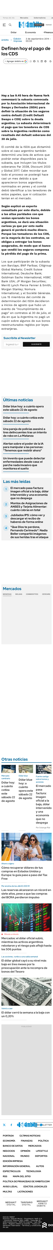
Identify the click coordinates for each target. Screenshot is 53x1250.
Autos (40, 1166)
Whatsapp (41, 1125)
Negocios (9, 1150)
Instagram (18, 1125)
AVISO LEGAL (10, 1186)
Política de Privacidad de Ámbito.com (26, 1181)
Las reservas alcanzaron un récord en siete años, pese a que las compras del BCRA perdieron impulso (26, 893)
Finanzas (27, 1140)
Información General (16, 1166)
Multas (7, 1191)
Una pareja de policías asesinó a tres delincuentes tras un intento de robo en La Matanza (25, 432)
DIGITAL (10, 1203)
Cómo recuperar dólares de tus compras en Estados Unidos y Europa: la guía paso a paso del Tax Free (24, 873)
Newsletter (44, 1124)
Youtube (33, 1125)
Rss (5, 1176)
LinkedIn (25, 1125)
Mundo (24, 1156)
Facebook (11, 1125)
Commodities (32, 594)
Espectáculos (11, 1171)
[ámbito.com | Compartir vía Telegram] (45, 61)
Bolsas (18, 594)
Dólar (14, 32)
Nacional (9, 1156)
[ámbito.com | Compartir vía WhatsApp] (31, 61)
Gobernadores (40, 18)
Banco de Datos (13, 1145)
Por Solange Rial (43, 827)
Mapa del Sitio (22, 1176)
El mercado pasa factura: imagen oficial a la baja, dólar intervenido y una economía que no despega (29, 493)
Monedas (7, 594)
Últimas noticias (30, 1135)
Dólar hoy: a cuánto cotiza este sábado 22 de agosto (23, 419)
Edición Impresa (13, 1161)
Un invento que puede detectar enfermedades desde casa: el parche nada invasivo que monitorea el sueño (24, 463)
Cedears (46, 594)
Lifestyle (42, 1150)
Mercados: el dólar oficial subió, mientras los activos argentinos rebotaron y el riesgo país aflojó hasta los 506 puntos (26, 943)
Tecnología (33, 1171)
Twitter (4, 1125)
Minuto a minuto (11, 934)
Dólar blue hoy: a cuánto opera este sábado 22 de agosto (23, 408)
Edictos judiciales (35, 1186)
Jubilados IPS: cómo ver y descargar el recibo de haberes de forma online (27, 518)
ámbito (5, 40)
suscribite (39, 25)
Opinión (25, 1150)
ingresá (49, 25)
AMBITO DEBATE (42, 1203)
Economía (30, 32)
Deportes (41, 1156)
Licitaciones (25, 1191)
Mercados (24, 18)
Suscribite (36, 344)
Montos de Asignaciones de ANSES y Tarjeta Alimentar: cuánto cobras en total (28, 506)
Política (43, 1140)
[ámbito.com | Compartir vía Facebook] (34, 61)
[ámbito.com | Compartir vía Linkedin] (42, 61)
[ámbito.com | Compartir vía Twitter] (38, 61)
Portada (8, 1135)
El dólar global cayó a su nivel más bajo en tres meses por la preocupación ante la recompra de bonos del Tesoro (24, 966)
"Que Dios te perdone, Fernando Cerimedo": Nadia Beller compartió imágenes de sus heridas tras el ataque (29, 532)
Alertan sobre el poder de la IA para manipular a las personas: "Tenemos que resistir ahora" (23, 447)
